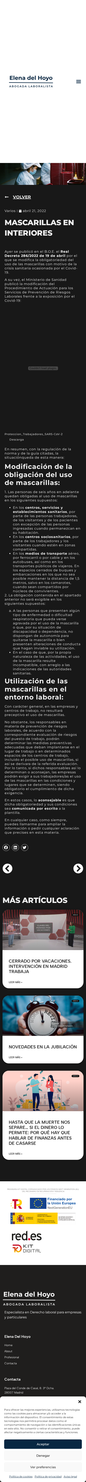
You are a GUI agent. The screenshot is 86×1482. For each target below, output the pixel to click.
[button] (80, 1402)
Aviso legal (70, 1476)
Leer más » (15, 982)
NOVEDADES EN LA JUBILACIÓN (43, 1046)
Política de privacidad (48, 1476)
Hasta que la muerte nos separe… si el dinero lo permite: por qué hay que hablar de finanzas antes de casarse (40, 1133)
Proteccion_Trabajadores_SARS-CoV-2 (34, 434)
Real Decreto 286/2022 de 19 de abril (37, 254)
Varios (10, 211)
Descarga (16, 439)
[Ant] (23, 868)
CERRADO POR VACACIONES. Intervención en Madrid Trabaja (40, 966)
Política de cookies (21, 1476)
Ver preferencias (43, 1467)
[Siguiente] (63, 868)
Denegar (43, 1456)
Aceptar (43, 1444)
